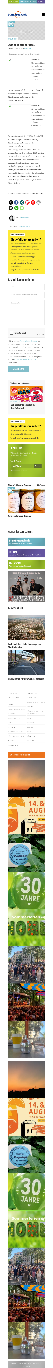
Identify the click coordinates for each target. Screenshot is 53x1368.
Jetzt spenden (11, 703)
